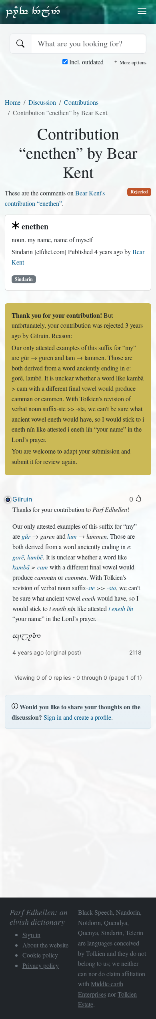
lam (72, 536)
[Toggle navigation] (142, 11)
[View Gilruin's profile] (8, 499)
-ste (90, 587)
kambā (21, 567)
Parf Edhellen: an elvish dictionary (33, 11)
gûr (26, 536)
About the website (45, 945)
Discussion (42, 102)
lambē (35, 557)
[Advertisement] (78, 813)
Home (12, 102)
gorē (18, 557)
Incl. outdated (86, 62)
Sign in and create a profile (77, 717)
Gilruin (22, 499)
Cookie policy (40, 955)
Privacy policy (40, 965)
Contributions (81, 102)
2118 (135, 652)
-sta (111, 587)
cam (42, 567)
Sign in (31, 934)
